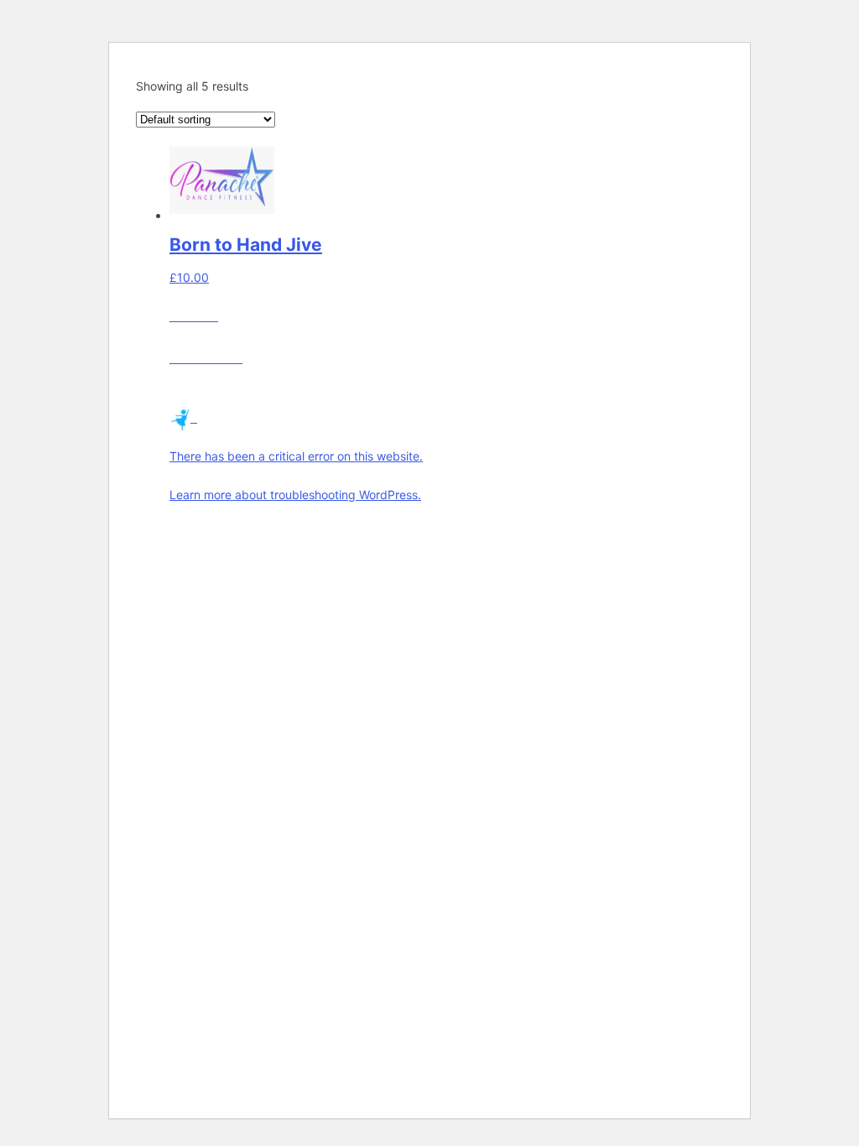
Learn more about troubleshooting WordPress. (295, 494)
